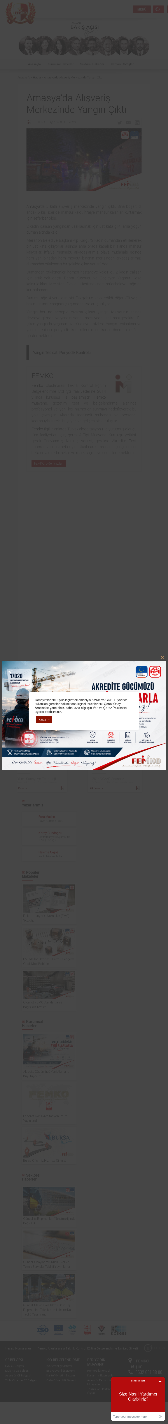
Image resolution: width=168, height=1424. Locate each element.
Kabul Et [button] (43, 720)
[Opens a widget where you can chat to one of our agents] (138, 1398)
